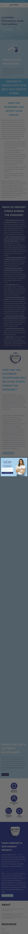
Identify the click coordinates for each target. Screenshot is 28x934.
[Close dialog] (26, 458)
